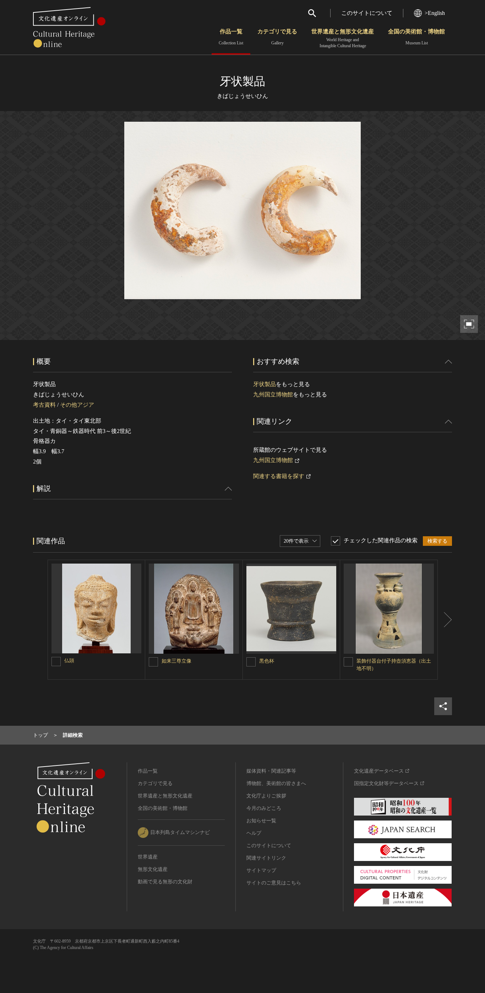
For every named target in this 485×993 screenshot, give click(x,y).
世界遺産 (148, 857)
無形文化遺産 (153, 869)
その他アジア (77, 405)
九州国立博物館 (273, 394)
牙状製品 (264, 384)
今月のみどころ (263, 808)
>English (435, 13)
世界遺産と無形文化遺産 (342, 38)
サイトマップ (261, 870)
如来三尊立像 (176, 661)
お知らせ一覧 (261, 820)
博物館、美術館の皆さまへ (276, 783)
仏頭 (69, 660)
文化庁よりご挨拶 (266, 796)
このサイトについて (366, 13)
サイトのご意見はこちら (273, 882)
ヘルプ (253, 833)
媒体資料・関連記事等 (271, 771)
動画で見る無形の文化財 (165, 881)
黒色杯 (266, 661)
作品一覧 (231, 36)
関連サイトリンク (266, 858)
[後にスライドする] (445, 620)
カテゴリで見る (277, 36)
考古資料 (44, 405)
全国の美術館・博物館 (416, 36)
